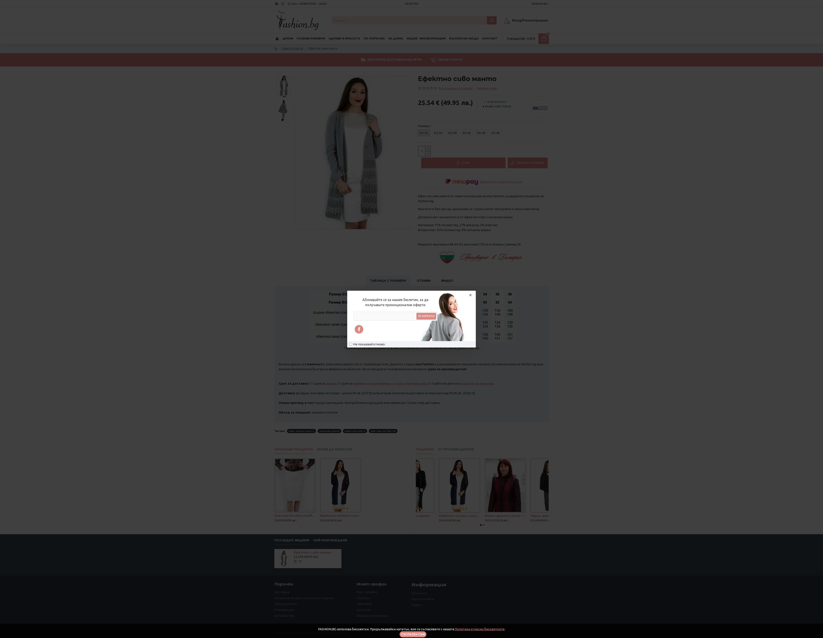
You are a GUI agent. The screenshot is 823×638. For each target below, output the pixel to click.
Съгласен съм (413, 634)
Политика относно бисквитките (480, 629)
